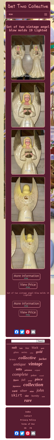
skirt (16, 395)
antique (19, 364)
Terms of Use (28, 424)
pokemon (28, 370)
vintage (36, 363)
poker (34, 375)
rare (28, 400)
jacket (42, 359)
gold (39, 352)
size (27, 395)
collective (27, 357)
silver (23, 390)
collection (33, 384)
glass (16, 352)
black (35, 347)
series (24, 352)
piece (39, 379)
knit (21, 348)
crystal (41, 376)
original (37, 370)
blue (27, 348)
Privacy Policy (28, 420)
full (23, 379)
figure (16, 380)
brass (13, 359)
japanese (17, 386)
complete (20, 374)
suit (14, 347)
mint (32, 391)
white (31, 353)
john (40, 390)
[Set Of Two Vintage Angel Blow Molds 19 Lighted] (28, 57)
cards (43, 396)
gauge (30, 380)
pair (42, 348)
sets (19, 369)
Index (28, 412)
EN (25, 428)
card (14, 391)
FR (31, 428)
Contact (28, 416)
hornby (35, 395)
